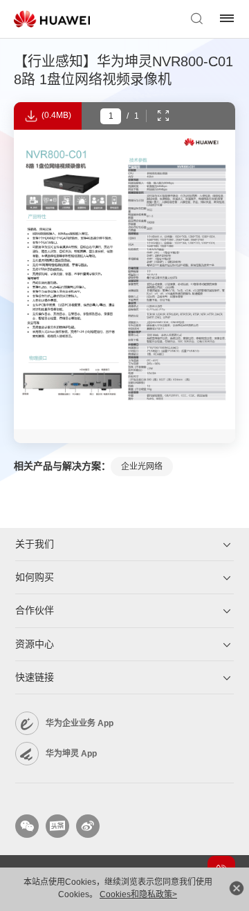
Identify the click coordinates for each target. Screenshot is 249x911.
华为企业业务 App (79, 723)
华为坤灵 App (71, 753)
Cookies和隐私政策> (138, 894)
